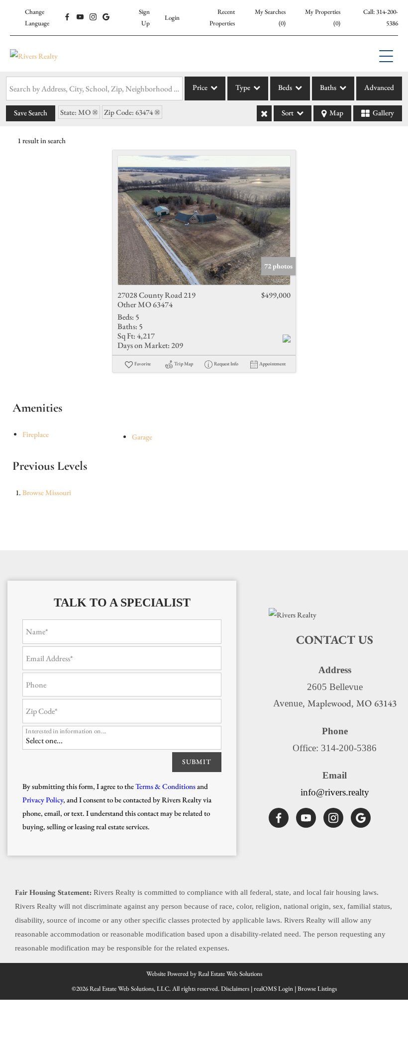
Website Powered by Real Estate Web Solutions (204, 973)
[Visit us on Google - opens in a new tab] (105, 17)
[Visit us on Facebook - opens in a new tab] (67, 17)
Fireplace (35, 434)
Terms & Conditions (165, 786)
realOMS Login (273, 988)
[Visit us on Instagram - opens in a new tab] (93, 17)
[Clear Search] (264, 113)
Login (172, 17)
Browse (46, 492)
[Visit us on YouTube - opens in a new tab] (80, 17)
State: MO (75, 112)
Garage (142, 436)
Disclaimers (235, 988)
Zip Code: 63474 (128, 112)
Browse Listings (317, 988)
